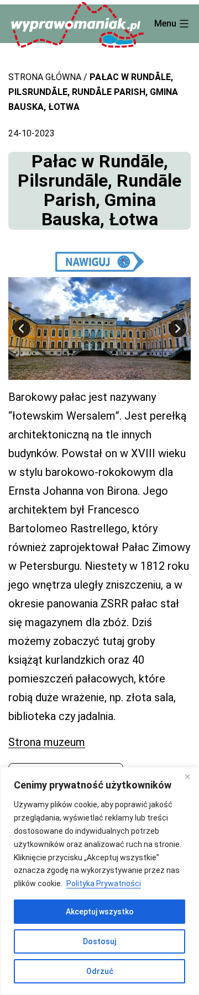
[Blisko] (187, 776)
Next (177, 328)
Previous (21, 328)
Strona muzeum (46, 742)
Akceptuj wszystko (100, 911)
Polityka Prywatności (103, 883)
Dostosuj (99, 941)
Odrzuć (99, 971)
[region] (99, 881)
